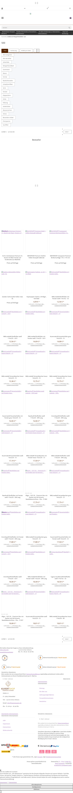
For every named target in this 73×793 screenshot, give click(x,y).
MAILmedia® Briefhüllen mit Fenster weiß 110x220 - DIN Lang (36, 577)
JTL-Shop (61, 761)
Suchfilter (6, 125)
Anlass (5, 114)
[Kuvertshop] (36, 18)
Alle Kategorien (7, 55)
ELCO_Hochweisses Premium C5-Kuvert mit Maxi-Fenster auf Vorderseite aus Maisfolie (12, 257)
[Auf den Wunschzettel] (70, 150)
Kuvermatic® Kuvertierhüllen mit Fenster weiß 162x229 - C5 (60, 538)
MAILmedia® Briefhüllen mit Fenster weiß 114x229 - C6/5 (36, 337)
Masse (5, 73)
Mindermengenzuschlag (53, 757)
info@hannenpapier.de (14, 703)
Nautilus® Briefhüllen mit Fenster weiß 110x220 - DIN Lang (12, 496)
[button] (24, 8)
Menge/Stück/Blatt (8, 66)
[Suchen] (70, 27)
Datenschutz (7, 727)
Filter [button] (5, 50)
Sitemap (42, 688)
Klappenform (7, 95)
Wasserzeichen (7, 110)
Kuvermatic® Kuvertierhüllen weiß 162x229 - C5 (12, 456)
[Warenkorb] (70, 18)
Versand (39, 757)
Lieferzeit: (36, 225)
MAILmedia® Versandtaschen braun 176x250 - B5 (60, 617)
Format (5, 77)
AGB (4, 720)
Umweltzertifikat (8, 84)
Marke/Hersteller (8, 80)
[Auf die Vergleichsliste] (70, 148)
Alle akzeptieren (36, 784)
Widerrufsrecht (7, 730)
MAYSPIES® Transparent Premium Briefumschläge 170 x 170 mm (60, 257)
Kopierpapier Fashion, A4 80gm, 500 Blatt (36, 297)
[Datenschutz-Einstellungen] (0, 792)
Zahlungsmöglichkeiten (46, 695)
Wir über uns (43, 691)
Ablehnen (36, 789)
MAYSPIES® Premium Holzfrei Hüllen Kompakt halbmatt (36, 257)
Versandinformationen (46, 698)
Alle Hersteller (7, 58)
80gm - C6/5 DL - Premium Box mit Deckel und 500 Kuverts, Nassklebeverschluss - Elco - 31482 (36, 497)
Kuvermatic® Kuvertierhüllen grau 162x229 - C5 (60, 337)
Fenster (5, 92)
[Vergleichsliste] (47, 8)
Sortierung (13, 50)
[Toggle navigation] (2, 18)
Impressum (6, 724)
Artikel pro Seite (26, 50)
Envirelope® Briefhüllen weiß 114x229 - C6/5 (13, 577)
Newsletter (42, 701)
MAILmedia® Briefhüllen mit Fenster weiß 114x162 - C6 (60, 297)
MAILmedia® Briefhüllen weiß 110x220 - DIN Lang (60, 456)
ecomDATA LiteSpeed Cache (63, 765)
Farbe (4, 99)
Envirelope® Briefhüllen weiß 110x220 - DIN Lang (60, 417)
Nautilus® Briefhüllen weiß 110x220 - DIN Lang (36, 417)
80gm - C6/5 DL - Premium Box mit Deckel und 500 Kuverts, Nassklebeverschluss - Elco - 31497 (12, 618)
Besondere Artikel (8, 117)
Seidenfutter (6, 106)
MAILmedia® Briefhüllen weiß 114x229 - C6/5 (12, 337)
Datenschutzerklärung (33, 674)
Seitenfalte (6, 62)
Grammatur (6, 69)
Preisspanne (6, 121)
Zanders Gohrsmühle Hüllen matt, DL (12, 297)
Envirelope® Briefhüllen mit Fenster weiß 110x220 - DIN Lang (36, 220)
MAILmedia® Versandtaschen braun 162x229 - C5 (13, 377)
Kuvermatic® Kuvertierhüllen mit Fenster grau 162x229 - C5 (12, 417)
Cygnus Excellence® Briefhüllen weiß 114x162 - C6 (60, 577)
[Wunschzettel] (70, 8)
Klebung (5, 103)
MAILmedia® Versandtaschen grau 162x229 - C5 (60, 496)
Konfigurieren (36, 787)
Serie (4, 88)
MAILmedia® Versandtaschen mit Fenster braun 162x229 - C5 (36, 456)
